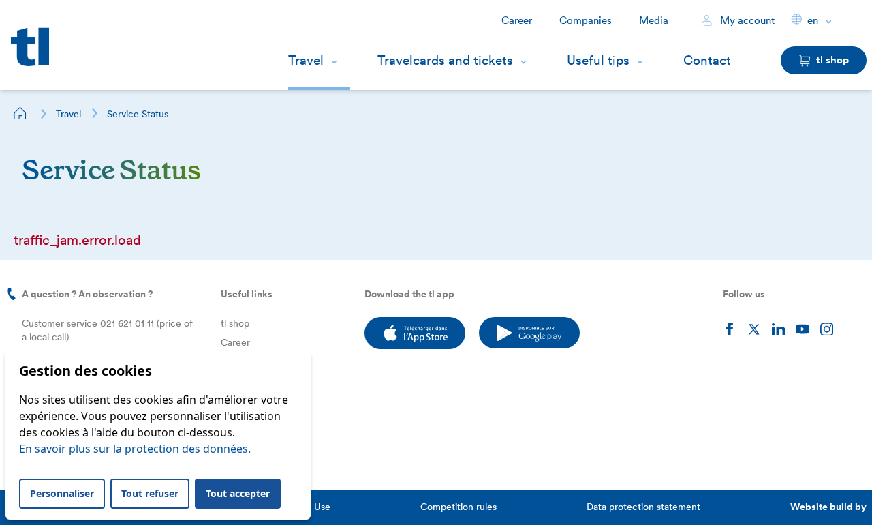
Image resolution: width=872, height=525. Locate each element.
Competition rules (458, 506)
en (812, 20)
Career (516, 20)
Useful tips (598, 60)
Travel (306, 60)
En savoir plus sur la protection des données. (135, 448)
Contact (707, 60)
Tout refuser (149, 493)
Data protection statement (643, 506)
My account (746, 20)
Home (20, 113)
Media (653, 20)
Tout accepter (238, 493)
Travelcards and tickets (445, 60)
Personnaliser (62, 493)
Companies (585, 20)
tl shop (235, 323)
